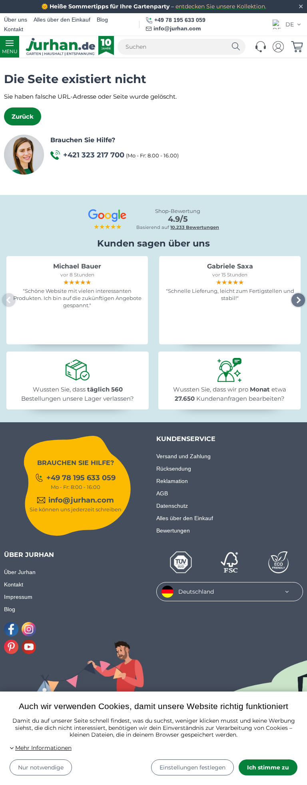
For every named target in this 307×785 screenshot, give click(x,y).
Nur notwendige (41, 767)
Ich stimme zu (268, 767)
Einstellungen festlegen (192, 767)
